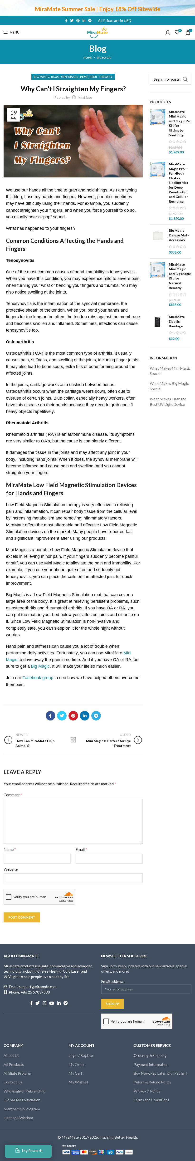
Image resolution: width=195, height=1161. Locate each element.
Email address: (113, 981)
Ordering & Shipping (150, 1055)
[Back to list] (73, 740)
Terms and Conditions (151, 1099)
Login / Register (81, 1055)
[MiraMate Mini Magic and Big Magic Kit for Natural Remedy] (157, 284)
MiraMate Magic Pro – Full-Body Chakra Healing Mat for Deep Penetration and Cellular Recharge (178, 182)
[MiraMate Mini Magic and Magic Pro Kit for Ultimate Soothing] (157, 132)
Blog (55, 76)
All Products (14, 1064)
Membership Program (22, 1109)
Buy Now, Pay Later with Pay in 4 (160, 1073)
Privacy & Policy (147, 1091)
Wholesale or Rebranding (24, 1091)
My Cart (75, 1073)
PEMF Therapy (101, 76)
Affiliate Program (18, 1073)
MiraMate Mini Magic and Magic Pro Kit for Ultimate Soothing (180, 123)
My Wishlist (78, 1082)
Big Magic (104, 57)
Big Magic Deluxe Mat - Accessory (179, 235)
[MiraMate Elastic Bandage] (157, 327)
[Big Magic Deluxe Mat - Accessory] (157, 241)
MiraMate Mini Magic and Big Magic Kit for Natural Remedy (180, 276)
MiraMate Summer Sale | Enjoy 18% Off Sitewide (97, 8)
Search (185, 79)
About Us (11, 1055)
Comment (13, 794)
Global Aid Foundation (22, 1099)
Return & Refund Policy (152, 1082)
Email (81, 849)
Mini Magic (70, 76)
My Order (76, 1064)
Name (10, 849)
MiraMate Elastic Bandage (177, 321)
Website (11, 869)
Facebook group (37, 677)
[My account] (167, 32)
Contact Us (13, 1082)
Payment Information (151, 1064)
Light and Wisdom (18, 1117)
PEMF (84, 76)
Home (87, 57)
